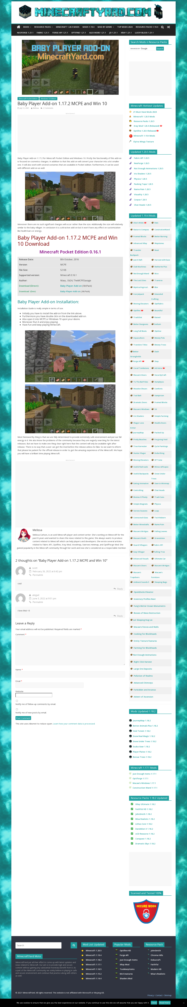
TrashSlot (137, 317)
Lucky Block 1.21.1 (144, 32)
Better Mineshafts (141, 524)
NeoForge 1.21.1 (25, 32)
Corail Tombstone (141, 368)
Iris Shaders (138, 416)
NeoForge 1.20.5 (141, 163)
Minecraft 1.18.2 (94, 960)
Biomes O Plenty (140, 497)
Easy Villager (139, 552)
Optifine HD (125, 950)
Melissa (36, 108)
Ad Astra (158, 368)
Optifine (136, 310)
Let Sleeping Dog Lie (142, 620)
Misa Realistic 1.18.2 (145, 819)
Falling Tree (159, 552)
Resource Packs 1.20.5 (144, 121)
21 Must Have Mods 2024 (145, 112)
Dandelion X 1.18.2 (144, 829)
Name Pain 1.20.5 (142, 189)
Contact (159, 995)
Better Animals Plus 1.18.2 (145, 725)
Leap (157, 511)
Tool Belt (137, 395)
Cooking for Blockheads (145, 634)
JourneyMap (138, 432)
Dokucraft (156, 960)
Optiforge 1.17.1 (140, 778)
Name (19, 669)
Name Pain (159, 524)
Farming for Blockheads (145, 648)
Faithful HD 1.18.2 (143, 809)
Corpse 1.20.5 (140, 199)
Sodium (157, 324)
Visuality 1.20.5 (141, 194)
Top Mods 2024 (125, 27)
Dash (157, 351)
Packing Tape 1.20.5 (143, 184)
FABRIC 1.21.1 (43, 32)
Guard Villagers (140, 545)
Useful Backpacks (141, 473)
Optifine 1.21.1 (78, 32)
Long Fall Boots (140, 331)
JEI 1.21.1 (113, 32)
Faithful (155, 964)
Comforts (158, 388)
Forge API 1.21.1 (60, 32)
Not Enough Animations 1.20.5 (148, 168)
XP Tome (158, 460)
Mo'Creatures (127, 974)
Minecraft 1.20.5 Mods (67, 27)
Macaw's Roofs (139, 538)
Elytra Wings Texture (143, 141)
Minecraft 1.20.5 (93, 950)
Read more (164, 1002)
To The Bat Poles (140, 382)
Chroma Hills (157, 955)
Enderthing (159, 453)
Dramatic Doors (140, 402)
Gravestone (160, 538)
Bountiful (158, 310)
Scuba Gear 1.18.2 (141, 746)
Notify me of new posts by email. (31, 712)
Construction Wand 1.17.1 (145, 787)
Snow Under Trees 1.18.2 (144, 741)
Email (18, 681)
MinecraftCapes (161, 467)
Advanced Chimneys (143, 682)
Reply (120, 588)
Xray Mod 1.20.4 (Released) (146, 126)
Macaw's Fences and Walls (146, 627)
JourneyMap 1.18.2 (142, 720)
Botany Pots (160, 338)
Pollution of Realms (143, 675)
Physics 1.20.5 (140, 179)
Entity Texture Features (145, 641)
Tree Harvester (140, 446)
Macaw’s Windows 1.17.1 (144, 783)
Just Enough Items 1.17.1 (144, 773)
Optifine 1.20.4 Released (144, 131)
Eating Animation (141, 483)
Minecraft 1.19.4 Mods (144, 135)
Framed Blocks (161, 402)
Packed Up (159, 432)
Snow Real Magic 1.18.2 (144, 736)
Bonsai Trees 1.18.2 (142, 757)
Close (154, 1002)
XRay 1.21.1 (126, 32)
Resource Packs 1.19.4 (147, 27)
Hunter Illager (139, 453)
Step (157, 361)
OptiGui (158, 331)
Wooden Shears (140, 388)
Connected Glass (140, 517)
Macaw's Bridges (140, 531)
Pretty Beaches (139, 439)
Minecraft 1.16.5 (94, 969)
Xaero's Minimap (162, 483)
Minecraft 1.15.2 (93, 974)
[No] (183, 1003)
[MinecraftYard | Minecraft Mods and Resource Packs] (92, 5)
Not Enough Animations (144, 655)
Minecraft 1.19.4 (94, 955)
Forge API (124, 955)
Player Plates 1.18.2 (142, 751)
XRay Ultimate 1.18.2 (145, 804)
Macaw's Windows (141, 409)
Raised (157, 317)
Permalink (38, 574)
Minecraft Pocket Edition (28, 98)
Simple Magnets (140, 504)
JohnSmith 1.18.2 (143, 814)
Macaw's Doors (139, 375)
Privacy (150, 995)
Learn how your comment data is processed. (74, 723)
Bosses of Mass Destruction (147, 613)
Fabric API (158, 545)
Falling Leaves (161, 531)
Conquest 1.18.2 (143, 838)
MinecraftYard (29, 992)
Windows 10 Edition (48, 98)
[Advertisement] (70, 134)
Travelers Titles (140, 344)
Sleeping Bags (161, 582)
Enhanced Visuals (141, 558)
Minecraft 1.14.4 (93, 978)
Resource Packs (42, 27)
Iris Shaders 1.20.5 (142, 173)
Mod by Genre (105, 27)
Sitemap (168, 995)
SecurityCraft (160, 375)
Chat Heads (160, 490)
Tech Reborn (160, 517)
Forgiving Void (161, 439)
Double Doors (160, 423)
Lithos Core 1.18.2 (143, 824)
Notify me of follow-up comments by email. (35, 704)
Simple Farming (161, 416)
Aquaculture (138, 338)
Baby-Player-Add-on (71, 285)
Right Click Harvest (143, 662)
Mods (26, 27)
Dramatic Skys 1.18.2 (145, 843)
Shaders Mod (126, 978)
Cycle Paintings (161, 446)
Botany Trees (160, 344)
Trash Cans (159, 497)
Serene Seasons (140, 511)
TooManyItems (127, 969)
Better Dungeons (140, 324)
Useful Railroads (140, 467)
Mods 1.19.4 (88, 27)
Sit (156, 409)
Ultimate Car (160, 558)
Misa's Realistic (158, 974)
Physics (158, 504)
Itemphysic (159, 382)
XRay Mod (125, 964)
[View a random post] (169, 27)
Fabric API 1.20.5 (141, 158)
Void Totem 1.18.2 (141, 731)
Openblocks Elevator (143, 592)
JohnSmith (156, 950)
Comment (20, 634)
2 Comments (48, 108)
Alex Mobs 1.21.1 (97, 32)
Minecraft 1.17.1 (94, 964)
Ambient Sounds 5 (141, 582)
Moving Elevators (141, 460)
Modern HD (156, 969)
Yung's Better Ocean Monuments (149, 606)
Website (19, 691)
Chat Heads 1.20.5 (142, 205)
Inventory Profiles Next (145, 599)
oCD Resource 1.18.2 (144, 833)
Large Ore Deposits (143, 669)
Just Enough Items (128, 960)
